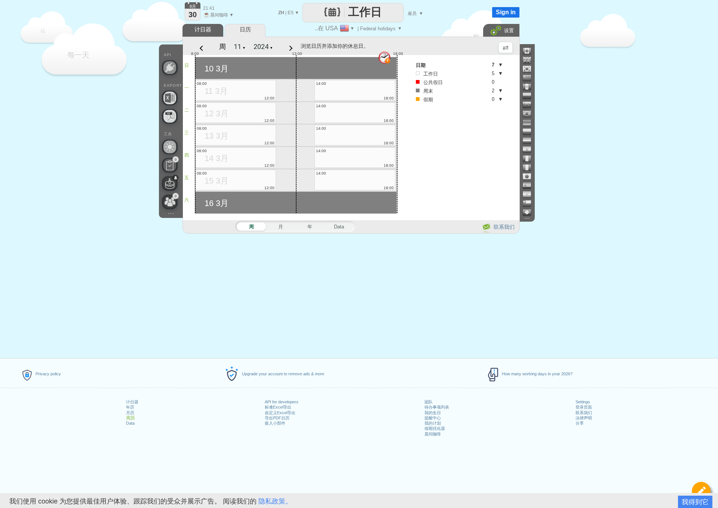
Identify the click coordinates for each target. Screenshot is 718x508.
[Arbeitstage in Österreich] (529, 140)
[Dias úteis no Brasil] (529, 113)
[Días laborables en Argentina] (529, 194)
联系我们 (584, 412)
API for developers (281, 402)
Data (130, 423)
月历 (130, 412)
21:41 (209, 8)
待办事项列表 (436, 407)
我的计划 (432, 423)
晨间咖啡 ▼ (218, 15)
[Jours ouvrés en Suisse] (529, 212)
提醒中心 (432, 418)
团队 (428, 402)
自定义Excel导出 (280, 412)
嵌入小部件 (275, 423)
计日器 (132, 402)
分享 (580, 423)
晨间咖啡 (432, 434)
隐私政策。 (275, 501)
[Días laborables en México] (529, 86)
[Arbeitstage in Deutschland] (529, 122)
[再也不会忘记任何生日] (170, 183)
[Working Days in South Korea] (529, 68)
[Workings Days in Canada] (529, 50)
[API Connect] (170, 68)
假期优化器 (434, 428)
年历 (130, 407)
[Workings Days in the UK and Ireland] (529, 59)
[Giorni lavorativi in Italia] (529, 167)
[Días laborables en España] (529, 185)
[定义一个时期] (701, 491)
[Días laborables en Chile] (529, 203)
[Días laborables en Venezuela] (529, 104)
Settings (583, 402)
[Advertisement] (350, 294)
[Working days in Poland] (529, 131)
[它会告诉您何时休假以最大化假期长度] (170, 147)
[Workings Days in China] (529, 77)
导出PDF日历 (277, 418)
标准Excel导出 (278, 407)
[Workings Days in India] (529, 149)
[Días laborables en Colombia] (529, 95)
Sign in (506, 12)
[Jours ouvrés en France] (529, 158)
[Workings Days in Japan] (529, 176)
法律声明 (584, 418)
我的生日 (432, 412)
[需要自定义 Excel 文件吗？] (170, 98)
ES (291, 12)
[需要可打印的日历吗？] (170, 116)
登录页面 (584, 407)
